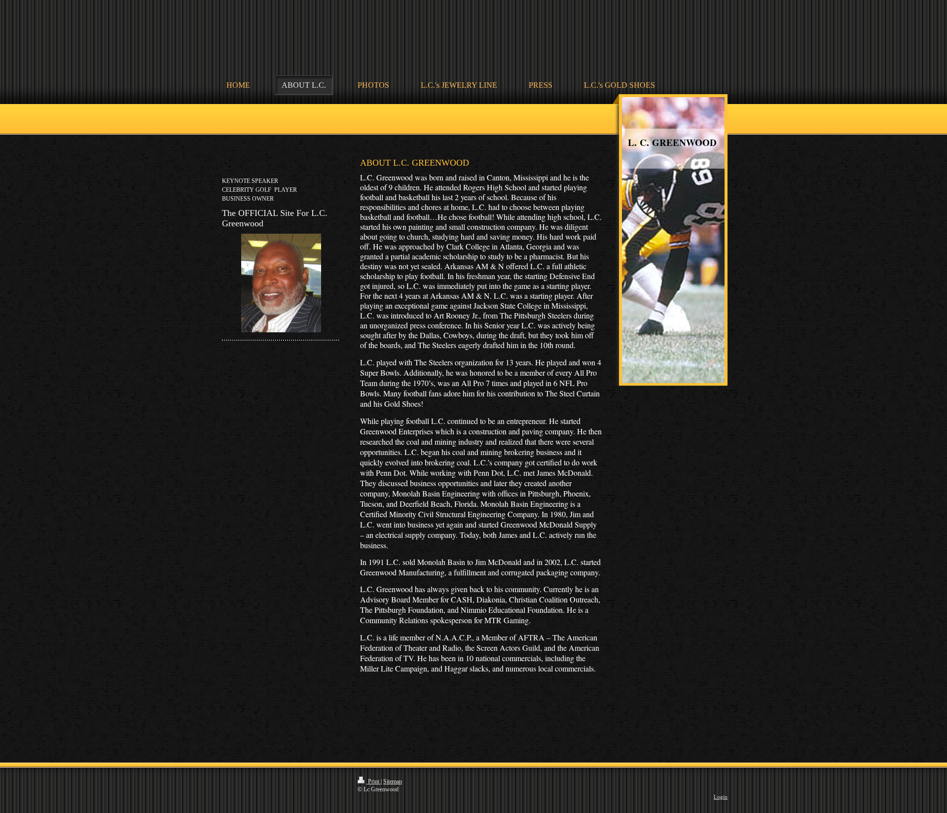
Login (721, 797)
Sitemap (392, 781)
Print (373, 781)
